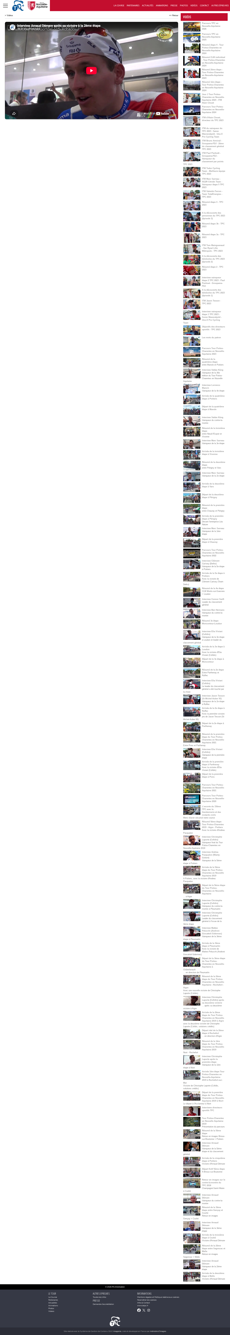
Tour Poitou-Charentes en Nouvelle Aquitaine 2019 (213, 1121)
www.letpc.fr (142, 1305)
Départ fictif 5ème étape (213, 1169)
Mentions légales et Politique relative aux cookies (158, 1297)
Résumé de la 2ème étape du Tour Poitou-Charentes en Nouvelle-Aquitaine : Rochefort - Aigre (203, 982)
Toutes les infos (99, 1297)
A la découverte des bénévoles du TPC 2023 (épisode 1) (213, 293)
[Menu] (5, 5)
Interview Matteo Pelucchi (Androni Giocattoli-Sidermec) (212, 931)
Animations (162, 5)
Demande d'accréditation (103, 1304)
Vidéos (193, 5)
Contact (204, 5)
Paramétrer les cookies (146, 1300)
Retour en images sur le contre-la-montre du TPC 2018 (213, 1183)
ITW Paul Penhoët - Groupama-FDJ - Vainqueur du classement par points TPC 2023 (203, 159)
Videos (51, 1311)
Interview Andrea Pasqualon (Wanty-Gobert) (211, 855)
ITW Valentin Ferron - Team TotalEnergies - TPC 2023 (212, 194)
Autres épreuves (220, 5)
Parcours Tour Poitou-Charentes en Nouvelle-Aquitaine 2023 (213, 351)
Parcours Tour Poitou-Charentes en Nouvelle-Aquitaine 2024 (213, 110)
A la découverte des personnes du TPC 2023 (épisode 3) (213, 216)
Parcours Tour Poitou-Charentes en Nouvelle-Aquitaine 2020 (213, 798)
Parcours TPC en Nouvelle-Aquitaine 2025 (211, 37)
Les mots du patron (211, 337)
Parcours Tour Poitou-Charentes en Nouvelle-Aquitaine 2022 (213, 553)
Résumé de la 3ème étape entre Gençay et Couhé (212, 1210)
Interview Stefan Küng (212, 370)
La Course (119, 5)
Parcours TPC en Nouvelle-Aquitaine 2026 (211, 26)
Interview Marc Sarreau (213, 440)
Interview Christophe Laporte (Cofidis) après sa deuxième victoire (213, 1000)
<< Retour (173, 15)
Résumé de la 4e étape (213, 588)
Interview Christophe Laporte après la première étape (212, 1059)
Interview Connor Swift (213, 599)
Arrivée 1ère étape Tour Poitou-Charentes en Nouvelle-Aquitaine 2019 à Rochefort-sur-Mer (203, 1077)
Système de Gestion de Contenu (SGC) (100, 1331)
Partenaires (133, 5)
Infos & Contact (143, 1303)
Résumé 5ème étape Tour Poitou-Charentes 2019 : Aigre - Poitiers (213, 824)
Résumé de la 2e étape (213, 670)
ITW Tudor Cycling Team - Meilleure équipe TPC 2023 (213, 171)
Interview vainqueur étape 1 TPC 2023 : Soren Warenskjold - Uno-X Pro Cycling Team (202, 317)
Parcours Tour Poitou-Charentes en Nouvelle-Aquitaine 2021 (213, 788)
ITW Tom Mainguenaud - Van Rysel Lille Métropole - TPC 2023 (213, 248)
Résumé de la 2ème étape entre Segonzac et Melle (213, 1248)
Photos (184, 5)
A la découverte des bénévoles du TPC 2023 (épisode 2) (213, 259)
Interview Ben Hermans (213, 610)
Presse (174, 5)
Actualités (147, 5)
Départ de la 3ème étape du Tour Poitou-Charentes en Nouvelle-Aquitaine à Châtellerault (204, 964)
